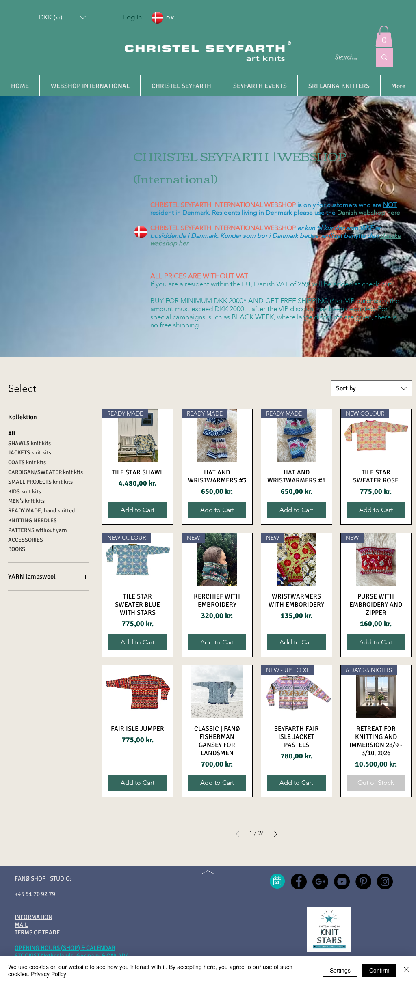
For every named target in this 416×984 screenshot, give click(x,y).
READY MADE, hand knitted (41, 510)
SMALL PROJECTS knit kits (40, 481)
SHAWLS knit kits (29, 443)
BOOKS (16, 549)
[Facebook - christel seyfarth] (299, 881)
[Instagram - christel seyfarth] (385, 881)
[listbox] (62, 17)
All (11, 433)
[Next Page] (276, 834)
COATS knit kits (27, 462)
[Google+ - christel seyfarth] (320, 881)
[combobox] (371, 388)
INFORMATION (33, 917)
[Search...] (384, 57)
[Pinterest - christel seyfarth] (363, 881)
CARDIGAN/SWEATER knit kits (45, 472)
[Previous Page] (238, 834)
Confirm (379, 970)
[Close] (406, 970)
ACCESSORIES (25, 539)
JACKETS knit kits (29, 452)
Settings (340, 970)
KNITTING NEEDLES (32, 520)
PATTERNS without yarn (37, 530)
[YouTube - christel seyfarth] (342, 881)
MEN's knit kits (26, 500)
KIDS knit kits (24, 491)
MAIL (21, 924)
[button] (62, 17)
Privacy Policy (48, 974)
